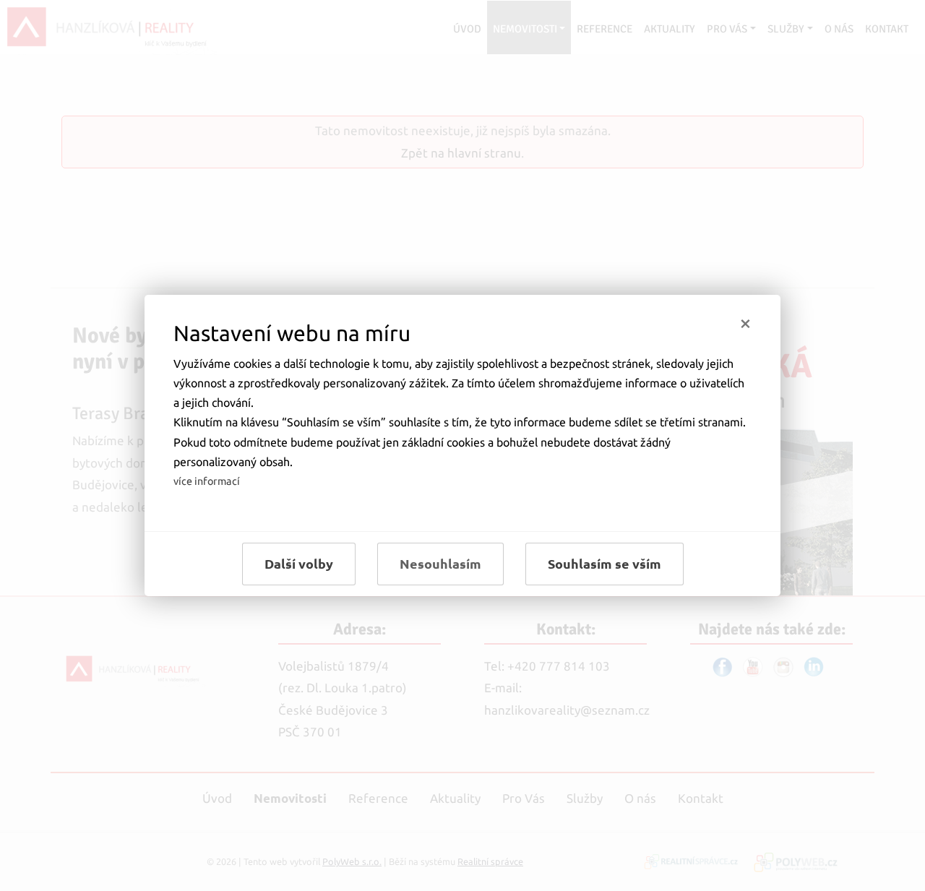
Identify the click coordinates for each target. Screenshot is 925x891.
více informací (206, 481)
